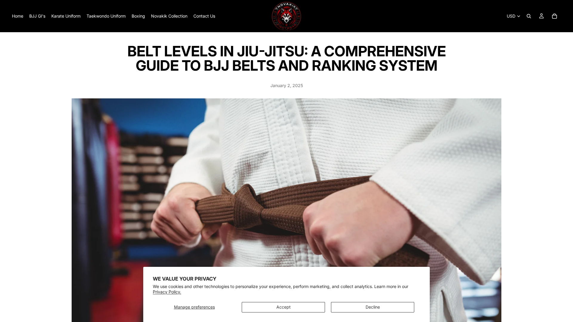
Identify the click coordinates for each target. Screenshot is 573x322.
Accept (283, 306)
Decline (373, 306)
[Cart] (554, 16)
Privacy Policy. (167, 291)
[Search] (528, 16)
